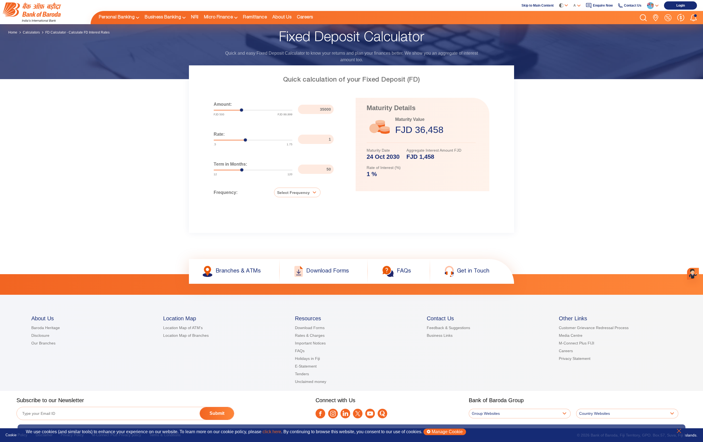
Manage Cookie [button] (447, 431)
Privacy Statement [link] (574, 358)
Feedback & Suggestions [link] (448, 328)
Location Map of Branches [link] (186, 335)
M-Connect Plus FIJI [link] (576, 343)
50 (329, 169)
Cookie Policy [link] (16, 435)
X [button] (679, 431)
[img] (44, 12)
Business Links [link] (440, 335)
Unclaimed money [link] (310, 381)
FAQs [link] (300, 351)
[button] (643, 17)
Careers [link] (305, 17)
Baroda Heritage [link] (45, 328)
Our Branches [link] (43, 343)
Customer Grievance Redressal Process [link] (594, 328)
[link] (44, 12)
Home (12, 32)
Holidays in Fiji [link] (307, 358)
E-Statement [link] (306, 366)
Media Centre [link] (570, 335)
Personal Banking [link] (117, 17)
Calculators (31, 32)
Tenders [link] (302, 374)
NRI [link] (195, 17)
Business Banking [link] (163, 17)
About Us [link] (281, 17)
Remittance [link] (255, 17)
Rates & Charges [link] (310, 335)
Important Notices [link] (310, 343)
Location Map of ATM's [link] (183, 328)
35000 (325, 109)
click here (272, 431)
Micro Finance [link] (218, 17)
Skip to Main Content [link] (537, 5)
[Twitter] (357, 413)
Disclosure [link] (40, 335)
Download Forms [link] (310, 328)
